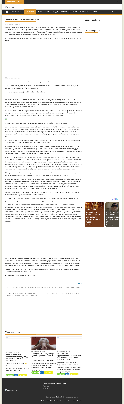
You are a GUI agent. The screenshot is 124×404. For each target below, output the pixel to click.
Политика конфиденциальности (54, 384)
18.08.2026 (10, 352)
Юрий (18, 24)
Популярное (66, 287)
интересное (47, 287)
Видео (47, 12)
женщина (40, 287)
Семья (95, 12)
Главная (46, 386)
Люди (55, 12)
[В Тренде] (7, 11)
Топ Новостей (16, 12)
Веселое (74, 12)
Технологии (85, 12)
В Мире (39, 12)
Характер (78, 287)
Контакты (46, 388)
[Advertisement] (43, 59)
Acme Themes (77, 401)
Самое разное (19, 287)
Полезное (64, 12)
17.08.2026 (61, 351)
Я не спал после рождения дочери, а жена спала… (63, 293)
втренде (34, 287)
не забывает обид (57, 287)
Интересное (29, 12)
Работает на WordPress (49, 401)
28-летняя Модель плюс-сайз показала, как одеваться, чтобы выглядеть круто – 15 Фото (21, 294)
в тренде (28, 287)
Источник (79, 283)
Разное (73, 287)
